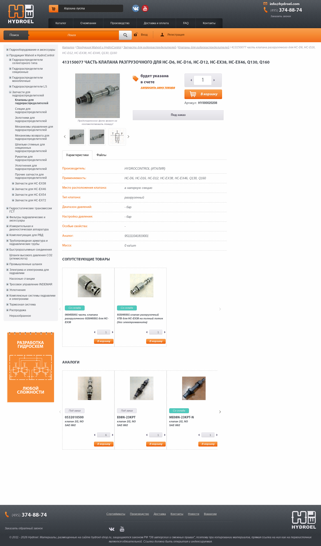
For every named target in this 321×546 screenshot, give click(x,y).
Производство (119, 23)
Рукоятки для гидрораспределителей (31, 158)
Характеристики (77, 155)
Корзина (69, 8)
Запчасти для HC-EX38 (30, 183)
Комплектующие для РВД (26, 235)
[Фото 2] (97, 136)
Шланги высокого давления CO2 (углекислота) (30, 257)
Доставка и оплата (156, 23)
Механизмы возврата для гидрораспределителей (32, 137)
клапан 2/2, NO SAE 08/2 (74, 421)
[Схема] (117, 136)
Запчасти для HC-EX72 (30, 200)
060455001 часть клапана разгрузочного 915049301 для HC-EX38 (87, 318)
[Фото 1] (77, 136)
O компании (88, 23)
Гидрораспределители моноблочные (27, 79)
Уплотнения (17, 290)
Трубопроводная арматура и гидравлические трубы (28, 242)
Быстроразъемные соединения (30, 249)
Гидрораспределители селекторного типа (27, 61)
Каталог (60, 23)
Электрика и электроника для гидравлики (29, 271)
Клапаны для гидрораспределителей (31, 101)
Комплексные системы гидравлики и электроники (32, 297)
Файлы (101, 155)
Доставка (160, 514)
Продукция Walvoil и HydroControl (31, 55)
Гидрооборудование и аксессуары (32, 49)
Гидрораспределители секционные (27, 70)
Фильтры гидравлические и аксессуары (27, 219)
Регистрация (176, 34)
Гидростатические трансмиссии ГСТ (30, 210)
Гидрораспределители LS (29, 86)
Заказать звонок (280, 16)
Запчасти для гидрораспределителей (28, 94)
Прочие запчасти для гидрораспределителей (31, 176)
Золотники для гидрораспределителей (31, 119)
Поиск (14, 35)
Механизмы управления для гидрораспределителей (34, 128)
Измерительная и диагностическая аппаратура (29, 228)
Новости (193, 514)
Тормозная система (22, 304)
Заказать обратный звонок (24, 528)
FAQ (185, 23)
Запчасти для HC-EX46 (30, 189)
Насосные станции (22, 278)
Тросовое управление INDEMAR (30, 284)
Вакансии (210, 514)
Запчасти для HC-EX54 (30, 194)
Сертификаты (115, 514)
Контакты (209, 23)
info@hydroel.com (285, 4)
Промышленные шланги (25, 264)
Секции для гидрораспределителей (31, 110)
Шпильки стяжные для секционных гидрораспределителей (31, 148)
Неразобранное (20, 315)
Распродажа (17, 310)
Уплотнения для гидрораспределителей (31, 167)
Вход (144, 34)
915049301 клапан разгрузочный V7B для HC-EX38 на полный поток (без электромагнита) (140, 318)
